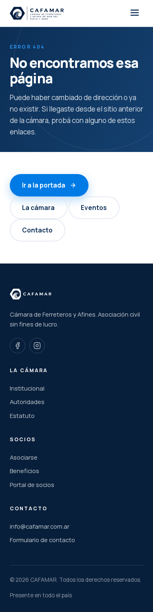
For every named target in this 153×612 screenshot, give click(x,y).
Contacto (37, 230)
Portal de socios (32, 484)
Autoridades (27, 402)
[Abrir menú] (134, 13)
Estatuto (22, 415)
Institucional (27, 388)
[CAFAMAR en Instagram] (37, 345)
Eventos (94, 207)
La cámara (38, 207)
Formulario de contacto (42, 540)
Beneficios (24, 471)
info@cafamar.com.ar (39, 526)
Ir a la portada (43, 185)
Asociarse (24, 457)
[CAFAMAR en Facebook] (17, 345)
